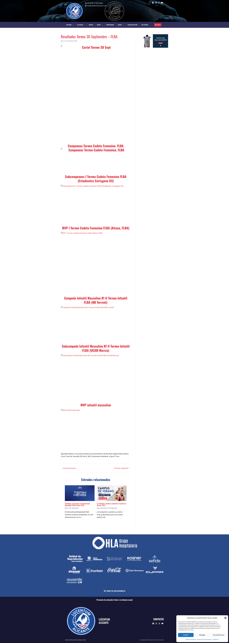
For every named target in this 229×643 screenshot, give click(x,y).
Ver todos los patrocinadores (114, 590)
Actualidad (68, 25)
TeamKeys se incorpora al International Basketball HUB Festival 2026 (77, 504)
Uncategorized (112, 508)
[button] (225, 618)
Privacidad (161, 640)
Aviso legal (143, 640)
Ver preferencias (218, 635)
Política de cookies (191, 639)
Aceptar (186, 635)
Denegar (202, 635)
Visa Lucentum (144, 25)
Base (62, 41)
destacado (75, 508)
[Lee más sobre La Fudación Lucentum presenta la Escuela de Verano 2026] (111, 493)
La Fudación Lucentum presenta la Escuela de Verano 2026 (111, 504)
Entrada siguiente (122, 468)
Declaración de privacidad (204, 639)
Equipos (99, 25)
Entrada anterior (68, 468)
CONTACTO (158, 619)
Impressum (216, 639)
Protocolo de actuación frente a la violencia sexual (114, 599)
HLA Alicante (80, 25)
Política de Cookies (152, 640)
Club (69, 508)
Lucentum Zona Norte (132, 25)
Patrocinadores (110, 25)
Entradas (91, 25)
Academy (120, 25)
